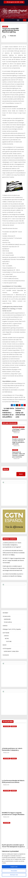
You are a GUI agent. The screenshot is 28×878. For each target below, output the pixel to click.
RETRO (7, 638)
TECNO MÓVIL (8, 622)
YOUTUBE (8, 641)
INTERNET (5, 613)
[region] (14, 863)
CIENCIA (5, 626)
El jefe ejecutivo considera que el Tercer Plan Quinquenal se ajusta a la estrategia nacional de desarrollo (13, 568)
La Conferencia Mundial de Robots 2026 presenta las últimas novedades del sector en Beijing (14, 553)
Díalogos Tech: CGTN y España (12, 629)
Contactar (6, 655)
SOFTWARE (6, 633)
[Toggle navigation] (18, 20)
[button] (21, 20)
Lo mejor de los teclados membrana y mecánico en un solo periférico (8, 412)
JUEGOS (6, 636)
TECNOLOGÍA (21, 427)
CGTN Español (7, 648)
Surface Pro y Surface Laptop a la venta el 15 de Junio (20, 412)
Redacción (13, 35)
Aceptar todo (14, 866)
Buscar (5, 469)
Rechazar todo (14, 875)
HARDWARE (5, 26)
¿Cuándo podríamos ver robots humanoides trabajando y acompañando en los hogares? (12, 545)
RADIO (4, 645)
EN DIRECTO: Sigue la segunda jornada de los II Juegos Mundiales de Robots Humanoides (14, 560)
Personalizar (14, 870)
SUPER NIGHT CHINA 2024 (11, 651)
